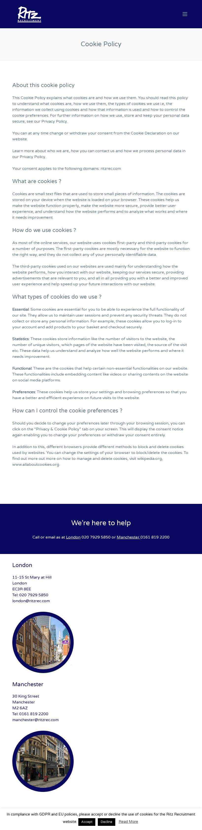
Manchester (128, 537)
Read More (128, 821)
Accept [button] (86, 822)
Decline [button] (106, 822)
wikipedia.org (149, 458)
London (73, 537)
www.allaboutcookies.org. (36, 464)
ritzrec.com (111, 168)
